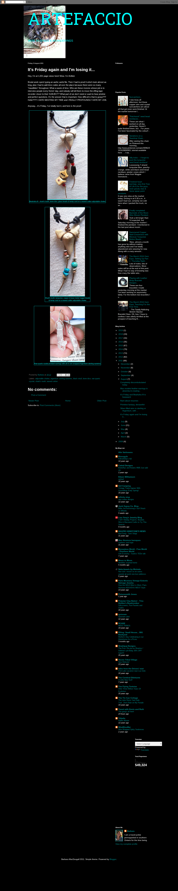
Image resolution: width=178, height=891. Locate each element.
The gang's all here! (126, 711)
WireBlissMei (124, 727)
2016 (120, 342)
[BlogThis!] (60, 375)
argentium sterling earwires (61, 379)
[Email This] (58, 375)
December (126, 364)
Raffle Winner (123, 721)
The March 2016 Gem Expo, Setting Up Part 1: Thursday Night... (139, 258)
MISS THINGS (124, 626)
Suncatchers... (135, 97)
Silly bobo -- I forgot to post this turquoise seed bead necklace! (139, 160)
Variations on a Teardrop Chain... (137, 137)
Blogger (113, 859)
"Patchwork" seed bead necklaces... (139, 117)
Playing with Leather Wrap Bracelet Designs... (138, 280)
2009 (120, 441)
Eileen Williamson (126, 477)
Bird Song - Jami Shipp (127, 533)
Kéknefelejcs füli (125, 459)
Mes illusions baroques (129, 540)
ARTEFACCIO (80, 21)
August (124, 379)
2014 (120, 349)
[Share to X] (63, 375)
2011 (120, 360)
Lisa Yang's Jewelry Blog (130, 517)
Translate (145, 750)
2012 (120, 357)
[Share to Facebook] (66, 375)
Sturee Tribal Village (127, 660)
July (123, 421)
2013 (120, 353)
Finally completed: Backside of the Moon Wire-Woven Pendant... (139, 212)
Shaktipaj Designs (127, 646)
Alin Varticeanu (125, 452)
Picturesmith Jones (127, 594)
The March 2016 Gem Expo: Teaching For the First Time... (139, 304)
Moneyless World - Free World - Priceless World (132, 550)
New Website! (123, 662)
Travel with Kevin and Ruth (131, 709)
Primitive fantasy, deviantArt (132, 404)
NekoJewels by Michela (129, 569)
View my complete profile (126, 844)
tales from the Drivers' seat (131, 668)
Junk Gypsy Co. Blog (128, 506)
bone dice (87, 379)
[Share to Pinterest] (68, 375)
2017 (120, 338)
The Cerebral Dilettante (129, 678)
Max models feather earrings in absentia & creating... (134, 389)
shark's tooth (40, 381)
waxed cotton (52, 381)
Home (68, 401)
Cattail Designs (125, 465)
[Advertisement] (123, 780)
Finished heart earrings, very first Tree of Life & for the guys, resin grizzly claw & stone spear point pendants (134, 188)
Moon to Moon (125, 560)
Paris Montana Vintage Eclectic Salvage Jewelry (133, 582)
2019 (120, 330)
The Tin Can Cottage (128, 698)
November (126, 368)
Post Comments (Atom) (50, 405)
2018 (120, 334)
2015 (120, 345)
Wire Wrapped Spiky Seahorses (131, 729)
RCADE (121, 623)
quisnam (122, 614)
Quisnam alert (124, 617)
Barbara (130, 831)
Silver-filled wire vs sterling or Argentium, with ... (133, 409)
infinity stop (124, 497)
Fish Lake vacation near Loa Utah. (132, 671)
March (124, 437)
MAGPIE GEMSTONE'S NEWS (132, 531)
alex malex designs (126, 499)
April (123, 433)
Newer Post (34, 401)
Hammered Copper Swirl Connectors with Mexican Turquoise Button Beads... (138, 235)
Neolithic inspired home (127, 563)
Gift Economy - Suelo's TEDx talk (132, 554)
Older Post (101, 401)
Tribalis (121, 718)
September (126, 375)
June (123, 425)
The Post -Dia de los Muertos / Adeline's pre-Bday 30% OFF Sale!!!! (130, 650)
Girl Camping (124, 486)
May (123, 429)
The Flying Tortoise (127, 686)
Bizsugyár (123, 456)
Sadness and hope (125, 543)
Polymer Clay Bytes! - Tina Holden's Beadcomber (130, 602)
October (124, 371)
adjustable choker (42, 379)
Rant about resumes (129, 401)
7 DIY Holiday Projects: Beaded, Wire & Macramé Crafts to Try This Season (132, 522)
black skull (77, 379)
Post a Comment (38, 395)
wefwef (121, 479)
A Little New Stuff (125, 680)
